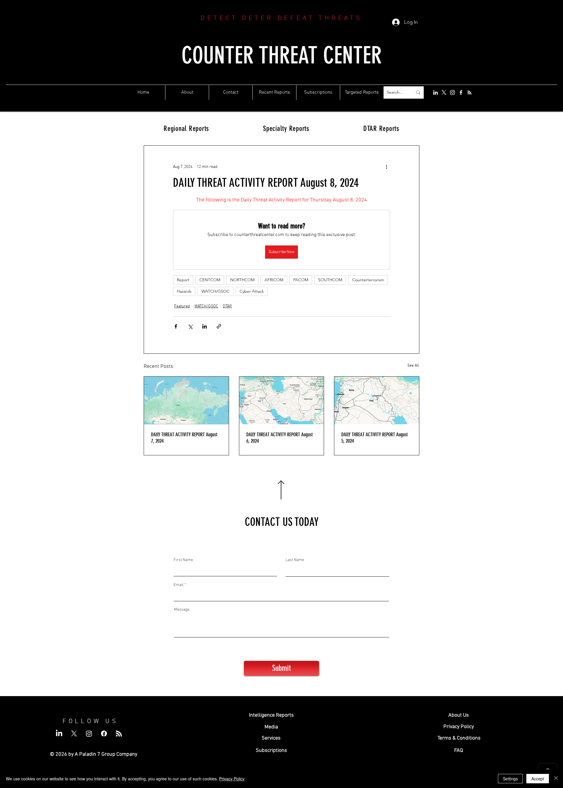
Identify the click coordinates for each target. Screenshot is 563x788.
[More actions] (386, 166)
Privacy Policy (232, 779)
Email (179, 585)
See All (413, 365)
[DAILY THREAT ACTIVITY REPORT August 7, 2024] (186, 400)
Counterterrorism (368, 279)
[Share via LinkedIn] (204, 326)
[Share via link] (219, 326)
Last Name (295, 560)
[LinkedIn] (435, 92)
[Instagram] (452, 92)
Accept (537, 779)
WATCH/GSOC (215, 291)
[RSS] (469, 92)
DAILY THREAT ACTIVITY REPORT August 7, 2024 (184, 437)
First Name (183, 560)
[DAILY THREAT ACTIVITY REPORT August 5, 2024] (376, 400)
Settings (510, 779)
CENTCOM (209, 279)
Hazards (184, 291)
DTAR (227, 306)
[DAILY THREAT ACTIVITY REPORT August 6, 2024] (281, 400)
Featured (182, 306)
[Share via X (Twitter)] (190, 326)
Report (183, 279)
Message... (183, 610)
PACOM (300, 279)
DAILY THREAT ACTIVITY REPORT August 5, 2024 (374, 437)
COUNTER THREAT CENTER (282, 55)
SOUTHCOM (330, 279)
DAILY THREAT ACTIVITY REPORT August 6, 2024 (279, 437)
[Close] (555, 778)
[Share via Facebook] (176, 326)
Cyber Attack (252, 291)
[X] (444, 92)
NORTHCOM (242, 279)
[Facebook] (461, 92)
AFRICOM (273, 279)
